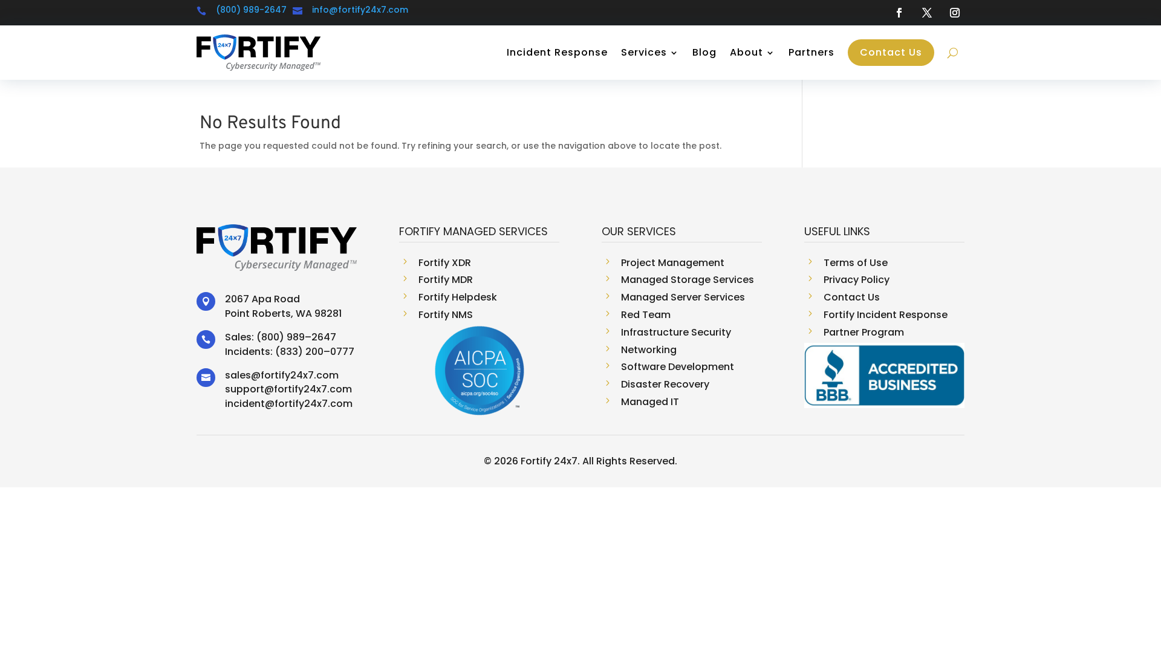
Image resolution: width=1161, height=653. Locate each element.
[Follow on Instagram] (954, 12)
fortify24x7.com (300, 375)
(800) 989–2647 (296, 337)
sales (238, 375)
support (244, 389)
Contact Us (891, 52)
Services (644, 52)
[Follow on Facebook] (899, 12)
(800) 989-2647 (251, 10)
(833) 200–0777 (314, 352)
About (746, 52)
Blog (704, 52)
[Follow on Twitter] (927, 12)
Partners (811, 52)
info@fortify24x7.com (360, 10)
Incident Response (557, 52)
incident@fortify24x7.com (289, 404)
